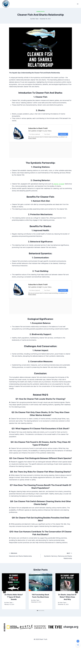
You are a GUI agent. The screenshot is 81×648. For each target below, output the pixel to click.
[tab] (37, 610)
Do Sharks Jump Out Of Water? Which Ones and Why (67, 597)
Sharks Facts (40, 11)
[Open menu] (77, 4)
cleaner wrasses (58, 184)
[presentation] (14, 582)
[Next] (76, 591)
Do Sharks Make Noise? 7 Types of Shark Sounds (14, 597)
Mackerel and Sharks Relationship (20, 555)
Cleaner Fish (41, 97)
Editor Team (35, 18)
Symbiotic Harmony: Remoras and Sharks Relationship (58, 556)
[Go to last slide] (4, 591)
